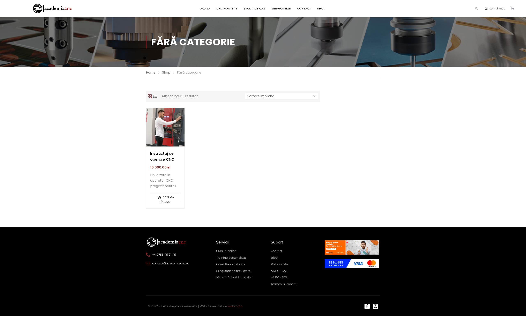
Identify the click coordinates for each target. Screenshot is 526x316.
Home (151, 72)
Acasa (205, 8)
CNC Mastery (227, 8)
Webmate (235, 306)
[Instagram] (375, 306)
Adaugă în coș (167, 198)
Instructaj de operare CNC (162, 156)
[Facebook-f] (367, 306)
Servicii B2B (281, 8)
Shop (321, 8)
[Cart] (512, 8)
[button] (476, 8)
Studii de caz (254, 8)
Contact (304, 8)
